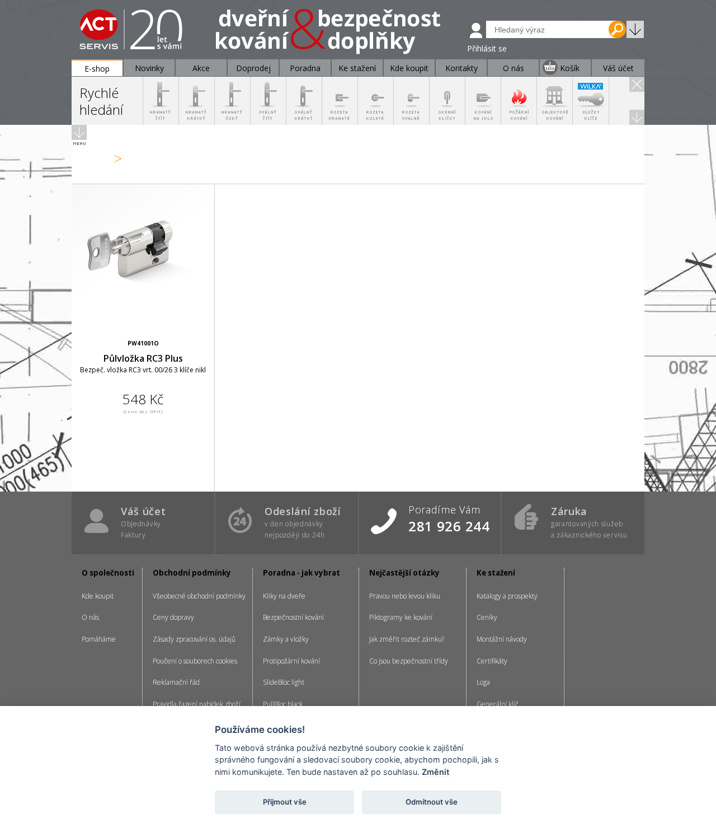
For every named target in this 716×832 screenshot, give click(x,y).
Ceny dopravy (173, 617)
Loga (483, 682)
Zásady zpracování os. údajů (194, 639)
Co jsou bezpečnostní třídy (408, 661)
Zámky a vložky (286, 639)
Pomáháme (99, 639)
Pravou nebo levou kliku (404, 596)
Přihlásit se (487, 48)
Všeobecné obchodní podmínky (199, 596)
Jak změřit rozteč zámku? (406, 639)
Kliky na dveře (284, 596)
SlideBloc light (283, 682)
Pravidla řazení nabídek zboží (197, 704)
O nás (90, 617)
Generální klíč (498, 704)
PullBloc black (283, 704)
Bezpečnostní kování (293, 617)
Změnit (435, 772)
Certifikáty (492, 661)
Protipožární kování (291, 661)
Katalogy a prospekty (507, 596)
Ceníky (487, 617)
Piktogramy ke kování (400, 617)
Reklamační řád (176, 682)
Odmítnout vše (432, 801)
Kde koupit (98, 596)
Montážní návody (502, 639)
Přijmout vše (285, 801)
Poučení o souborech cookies (195, 661)
